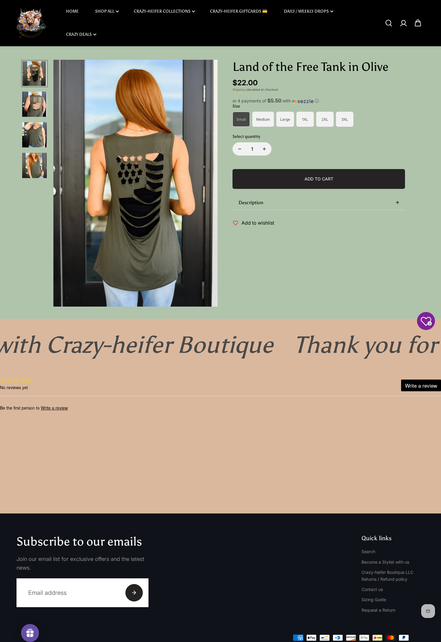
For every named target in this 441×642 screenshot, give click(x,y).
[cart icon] (417, 23)
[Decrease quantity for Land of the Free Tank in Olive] (240, 149)
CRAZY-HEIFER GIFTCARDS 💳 (238, 11)
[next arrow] (205, 184)
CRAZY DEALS (79, 34)
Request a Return (378, 610)
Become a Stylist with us (385, 562)
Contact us (372, 589)
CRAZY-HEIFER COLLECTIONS (162, 11)
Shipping (238, 89)
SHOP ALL (104, 11)
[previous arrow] (65, 184)
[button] (318, 101)
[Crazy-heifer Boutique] (31, 23)
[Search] (388, 23)
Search (368, 551)
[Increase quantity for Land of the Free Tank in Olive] (264, 149)
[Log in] (403, 23)
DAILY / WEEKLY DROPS (306, 11)
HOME (72, 11)
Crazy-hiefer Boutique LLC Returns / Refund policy (387, 575)
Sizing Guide (374, 599)
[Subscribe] (134, 592)
